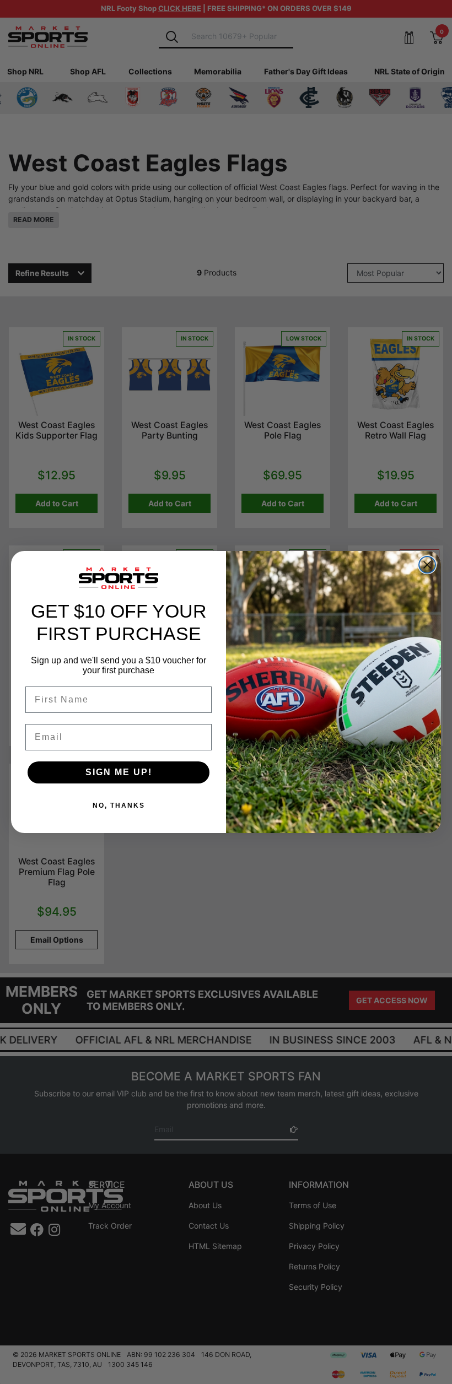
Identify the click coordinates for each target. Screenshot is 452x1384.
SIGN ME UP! (118, 772)
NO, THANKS (119, 805)
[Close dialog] (427, 564)
